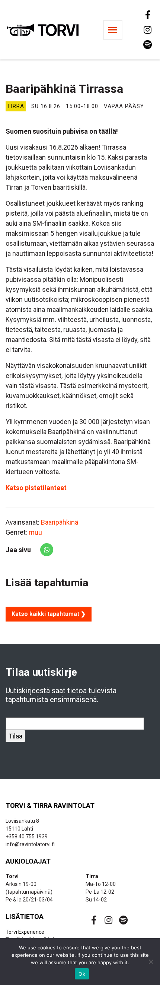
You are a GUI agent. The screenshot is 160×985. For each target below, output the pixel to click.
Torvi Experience (25, 932)
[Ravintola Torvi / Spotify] (147, 44)
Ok (82, 974)
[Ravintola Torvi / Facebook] (147, 14)
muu (35, 532)
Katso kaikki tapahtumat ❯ (49, 613)
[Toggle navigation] (112, 30)
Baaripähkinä (59, 522)
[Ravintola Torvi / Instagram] (147, 29)
